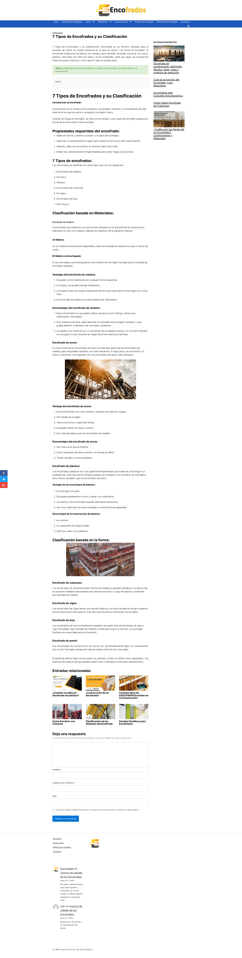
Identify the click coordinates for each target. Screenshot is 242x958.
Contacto (185, 22)
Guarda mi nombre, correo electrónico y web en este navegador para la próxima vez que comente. (97, 810)
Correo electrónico (64, 783)
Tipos (88, 22)
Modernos (103, 22)
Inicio (56, 22)
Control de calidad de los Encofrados (71, 910)
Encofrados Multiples (72, 22)
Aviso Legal (58, 843)
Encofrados (67, 868)
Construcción (121, 22)
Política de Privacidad (167, 22)
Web (54, 796)
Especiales (57, 33)
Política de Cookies (144, 22)
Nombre (57, 770)
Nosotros (57, 839)
